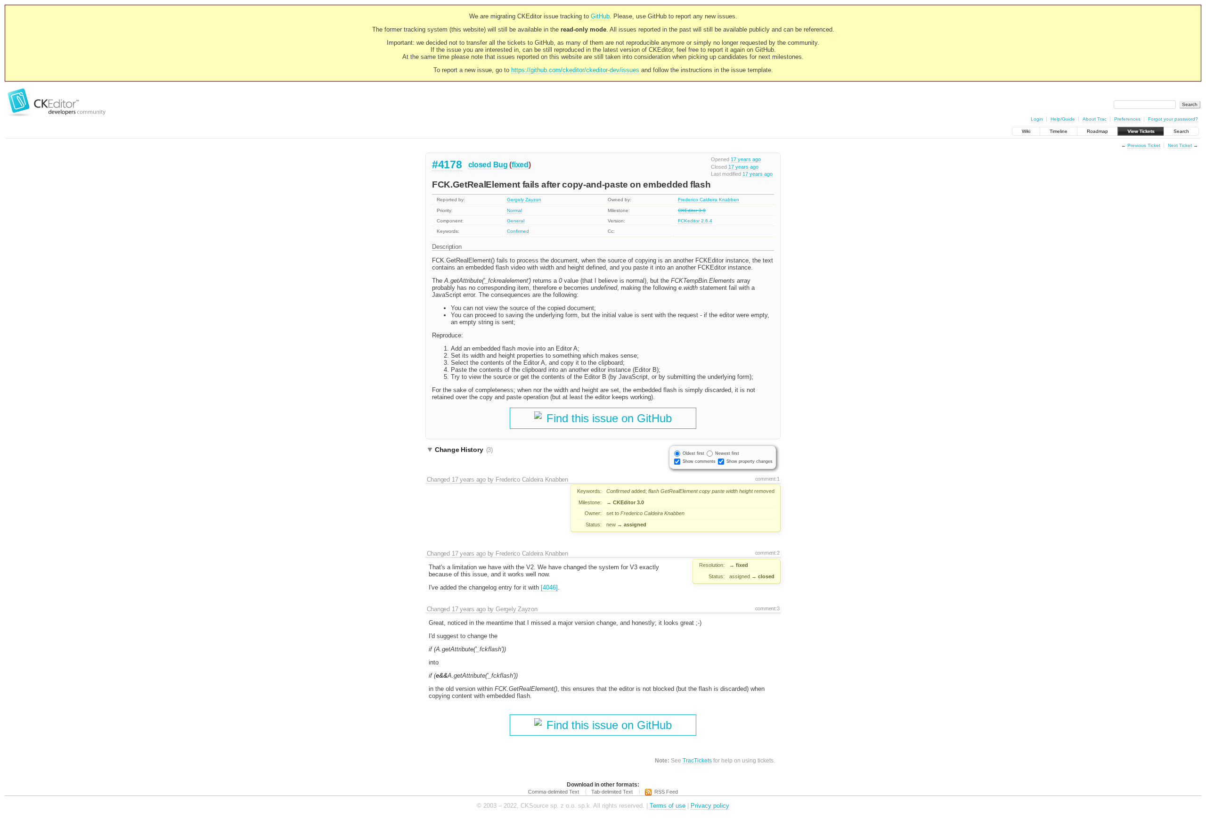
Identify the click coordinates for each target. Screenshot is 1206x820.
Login (1037, 119)
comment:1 (767, 479)
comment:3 (767, 608)
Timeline (1058, 131)
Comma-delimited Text (553, 792)
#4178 (447, 164)
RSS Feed (666, 792)
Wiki (1026, 131)
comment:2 (767, 553)
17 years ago (746, 159)
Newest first (727, 453)
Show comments (699, 461)
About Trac (1095, 119)
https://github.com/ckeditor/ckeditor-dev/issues (575, 70)
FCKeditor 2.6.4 (695, 220)
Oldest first (693, 453)
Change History (464, 449)
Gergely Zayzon (524, 199)
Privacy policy (710, 805)
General (515, 220)
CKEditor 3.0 (692, 210)
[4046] (549, 587)
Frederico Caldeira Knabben (708, 199)
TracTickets (697, 760)
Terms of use (667, 805)
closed (479, 165)
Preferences (1127, 119)
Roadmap (1097, 131)
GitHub (600, 16)
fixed (520, 165)
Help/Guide (1063, 119)
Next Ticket (1180, 145)
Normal (514, 210)
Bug (500, 165)
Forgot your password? (1173, 119)
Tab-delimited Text (612, 792)
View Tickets (1140, 131)
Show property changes (749, 461)
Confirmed (518, 231)
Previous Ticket (1143, 145)
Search (1181, 131)
